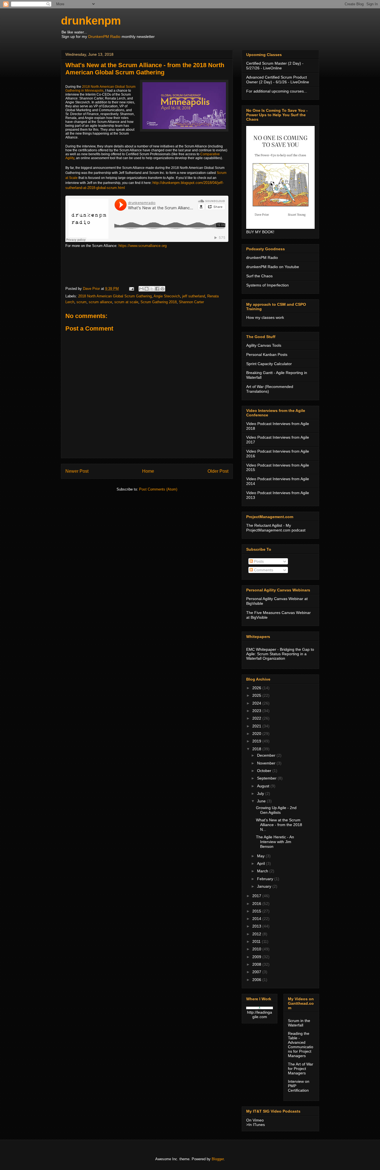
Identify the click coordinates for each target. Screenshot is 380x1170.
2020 (257, 733)
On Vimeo (255, 1120)
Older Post (218, 471)
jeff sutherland (193, 296)
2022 (257, 718)
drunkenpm (91, 20)
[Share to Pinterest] (162, 289)
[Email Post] (131, 289)
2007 (257, 972)
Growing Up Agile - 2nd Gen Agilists (276, 810)
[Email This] (141, 289)
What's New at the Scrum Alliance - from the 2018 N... (279, 825)
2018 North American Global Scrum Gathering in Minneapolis (100, 89)
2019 (257, 741)
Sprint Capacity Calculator (269, 363)
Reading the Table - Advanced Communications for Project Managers (300, 1044)
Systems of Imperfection (267, 285)
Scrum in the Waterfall (299, 1022)
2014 (257, 918)
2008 (257, 964)
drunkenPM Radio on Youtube (272, 266)
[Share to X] (152, 289)
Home (148, 471)
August (263, 786)
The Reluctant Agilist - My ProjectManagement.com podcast (275, 527)
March (263, 871)
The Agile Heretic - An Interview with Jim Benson (275, 842)
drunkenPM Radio (262, 257)
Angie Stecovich (167, 296)
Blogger (218, 1159)
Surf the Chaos (259, 276)
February (265, 879)
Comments (263, 570)
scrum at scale (126, 302)
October (264, 770)
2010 (257, 949)
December (267, 755)
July (261, 793)
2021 (257, 726)
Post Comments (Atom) (158, 489)
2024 (257, 703)
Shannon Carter (191, 302)
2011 (257, 941)
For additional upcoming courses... (276, 91)
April (261, 863)
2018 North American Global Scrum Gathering (115, 296)
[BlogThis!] (146, 289)
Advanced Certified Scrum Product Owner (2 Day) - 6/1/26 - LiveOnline (277, 79)
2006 (257, 979)
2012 (257, 934)
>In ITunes (255, 1124)
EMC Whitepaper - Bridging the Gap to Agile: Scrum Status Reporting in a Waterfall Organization (280, 654)
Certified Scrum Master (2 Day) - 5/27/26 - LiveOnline (274, 65)
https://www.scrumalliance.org (143, 246)
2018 (257, 749)
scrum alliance (100, 302)
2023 (257, 710)
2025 (257, 695)
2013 (257, 926)
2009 (257, 957)
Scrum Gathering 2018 (158, 302)
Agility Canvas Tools (263, 345)
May (261, 856)
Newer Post (76, 471)
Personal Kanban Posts (266, 354)
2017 (257, 896)
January (264, 886)
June (262, 801)
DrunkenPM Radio (104, 36)
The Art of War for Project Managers (300, 1068)
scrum (82, 302)
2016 (257, 903)
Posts (258, 561)
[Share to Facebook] (157, 289)
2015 (257, 911)
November (267, 763)
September (267, 778)
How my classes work (265, 317)
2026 (257, 688)
